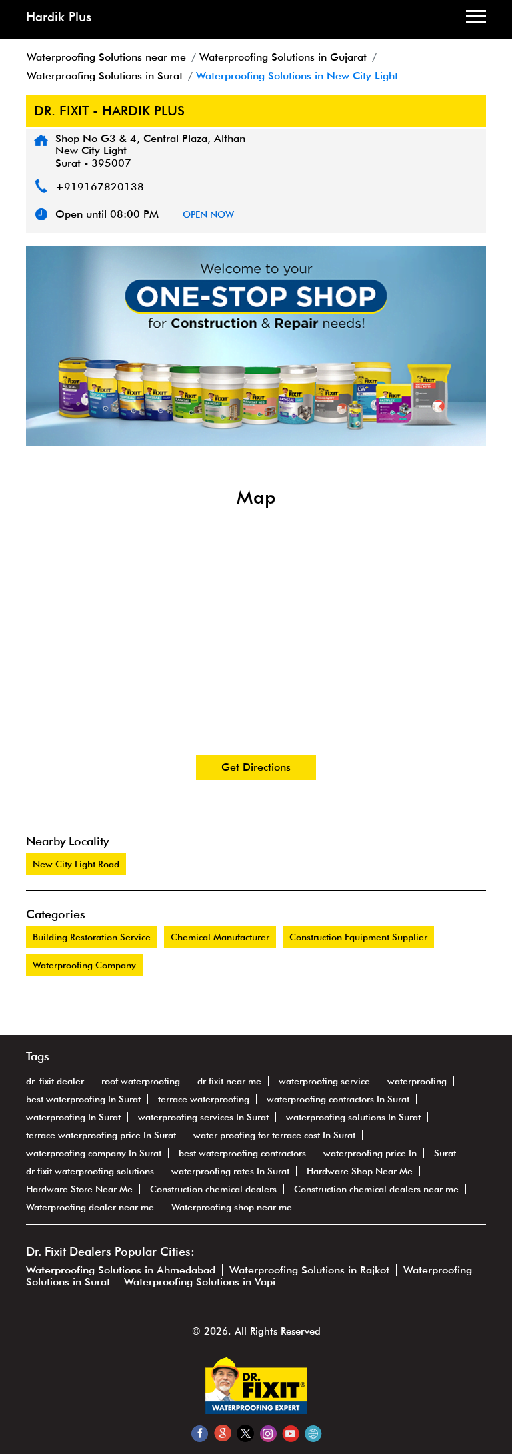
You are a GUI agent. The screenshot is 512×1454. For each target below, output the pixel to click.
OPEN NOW (208, 214)
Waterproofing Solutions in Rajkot (309, 1270)
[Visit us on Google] (222, 1433)
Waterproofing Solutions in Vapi (199, 1281)
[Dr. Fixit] (256, 1410)
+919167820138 (99, 187)
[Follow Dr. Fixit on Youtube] (290, 1433)
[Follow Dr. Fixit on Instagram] (267, 1433)
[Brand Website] (313, 1433)
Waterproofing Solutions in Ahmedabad (120, 1270)
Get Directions (256, 767)
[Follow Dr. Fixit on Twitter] (245, 1433)
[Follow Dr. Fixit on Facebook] (199, 1433)
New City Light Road (76, 864)
